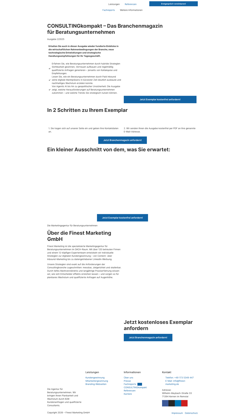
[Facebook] (165, 403)
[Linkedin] (178, 403)
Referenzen (131, 4)
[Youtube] (184, 403)
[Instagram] (171, 403)
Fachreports (108, 10)
